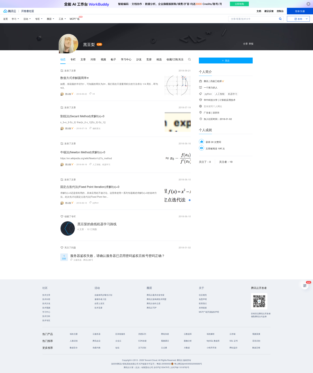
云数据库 (188, 333)
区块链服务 (120, 333)
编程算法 (96, 128)
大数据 (187, 347)
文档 (259, 11)
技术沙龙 (46, 303)
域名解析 (211, 333)
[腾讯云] (9, 11)
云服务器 (77, 259)
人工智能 (96, 164)
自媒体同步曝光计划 (103, 294)
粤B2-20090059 (163, 363)
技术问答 (46, 299)
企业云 (118, 340)
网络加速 (165, 333)
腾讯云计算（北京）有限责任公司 (138, 367)
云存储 (232, 333)
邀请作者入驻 (100, 299)
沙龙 (139, 59)
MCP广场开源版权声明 (209, 311)
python (96, 202)
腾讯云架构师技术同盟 (156, 299)
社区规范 (203, 294)
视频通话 (165, 340)
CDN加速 (142, 340)
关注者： (225, 162)
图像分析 (188, 340)
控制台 (280, 11)
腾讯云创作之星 (153, 303)
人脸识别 (74, 340)
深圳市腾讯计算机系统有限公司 (125, 363)
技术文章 (46, 294)
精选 (159, 59)
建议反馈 (269, 11)
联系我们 (203, 303)
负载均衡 (96, 347)
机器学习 (106, 164)
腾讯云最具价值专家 (155, 294)
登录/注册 (300, 11)
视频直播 (256, 333)
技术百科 (46, 316)
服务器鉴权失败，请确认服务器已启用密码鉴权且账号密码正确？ (117, 255)
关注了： (205, 162)
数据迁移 (256, 347)
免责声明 (203, 299)
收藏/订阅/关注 (175, 59)
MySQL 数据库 (213, 340)
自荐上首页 (99, 303)
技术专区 (46, 320)
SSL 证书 (234, 340)
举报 (251, 43)
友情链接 (203, 307)
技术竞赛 (98, 307)
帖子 (113, 59)
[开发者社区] (27, 11)
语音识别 (256, 340)
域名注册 (74, 333)
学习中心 (126, 59)
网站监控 (233, 347)
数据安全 (74, 347)
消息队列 (142, 333)
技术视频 (46, 307)
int (94, 93)
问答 (93, 59)
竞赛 (149, 59)
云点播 (164, 347)
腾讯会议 (96, 340)
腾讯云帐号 (88, 259)
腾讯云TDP (151, 307)
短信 (117, 347)
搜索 (280, 18)
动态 (63, 59)
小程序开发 (211, 347)
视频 (103, 59)
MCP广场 (74, 18)
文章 (83, 59)
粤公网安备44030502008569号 (188, 363)
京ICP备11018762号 (180, 367)
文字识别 (142, 347)
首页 (5, 18)
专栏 (73, 59)
